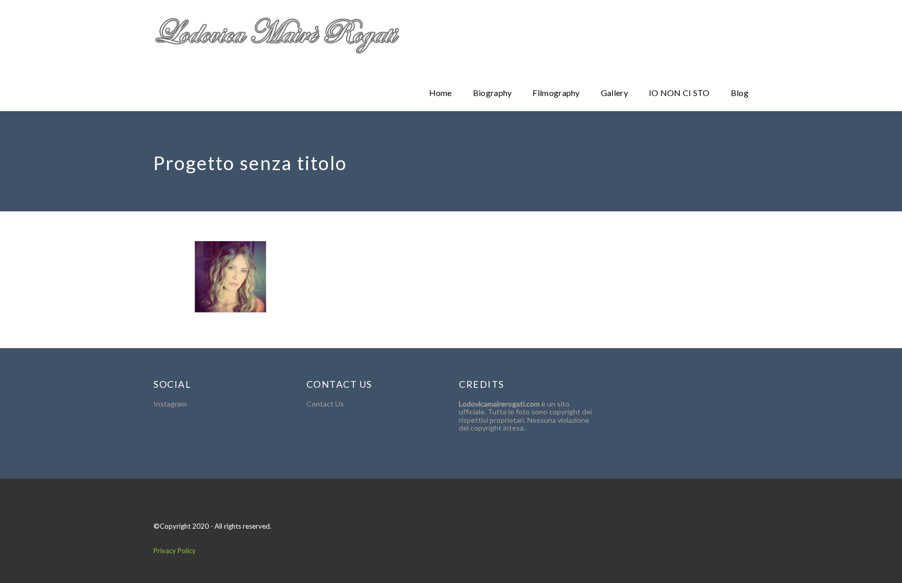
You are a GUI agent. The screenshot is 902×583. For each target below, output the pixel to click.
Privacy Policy (174, 550)
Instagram (170, 403)
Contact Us (325, 403)
